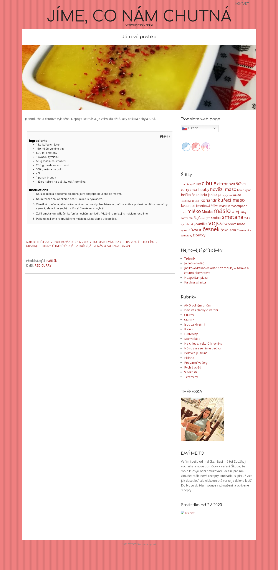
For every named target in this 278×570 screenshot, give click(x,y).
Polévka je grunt (195, 353)
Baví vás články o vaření (201, 310)
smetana (113, 246)
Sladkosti (190, 372)
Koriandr (208, 200)
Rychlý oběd (192, 367)
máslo (101, 246)
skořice (216, 218)
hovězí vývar (244, 190)
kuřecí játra (87, 246)
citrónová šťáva (231, 183)
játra (74, 246)
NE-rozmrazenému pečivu (202, 348)
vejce (216, 222)
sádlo (247, 217)
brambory (186, 184)
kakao (237, 195)
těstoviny (190, 224)
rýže (207, 217)
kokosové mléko (190, 200)
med (183, 212)
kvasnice (188, 205)
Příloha (189, 358)
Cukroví (189, 315)
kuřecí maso (231, 200)
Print (166, 136)
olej (235, 211)
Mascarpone (239, 206)
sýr (183, 224)
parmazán (187, 217)
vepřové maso (235, 224)
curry (185, 189)
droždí (193, 190)
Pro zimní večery (195, 362)
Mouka (207, 211)
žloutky (199, 235)
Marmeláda (192, 339)
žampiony (186, 235)
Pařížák (51, 261)
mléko (194, 211)
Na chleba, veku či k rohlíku (135, 242)
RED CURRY (43, 265)
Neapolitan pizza (196, 277)
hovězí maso (223, 189)
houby (203, 189)
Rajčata (199, 217)
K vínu (110, 242)
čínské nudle (244, 230)
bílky (197, 184)
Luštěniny (191, 334)
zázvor (195, 229)
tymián (125, 246)
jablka (212, 194)
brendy (46, 246)
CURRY (189, 320)
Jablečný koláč (194, 263)
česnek (211, 229)
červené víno (61, 246)
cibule (209, 183)
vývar (184, 230)
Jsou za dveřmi (194, 324)
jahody (222, 195)
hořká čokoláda (194, 194)
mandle (224, 206)
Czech (192, 128)
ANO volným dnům (197, 305)
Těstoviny (191, 377)
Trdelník (189, 258)
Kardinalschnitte (195, 282)
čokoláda (228, 229)
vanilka (201, 223)
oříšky (243, 212)
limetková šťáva (207, 206)
